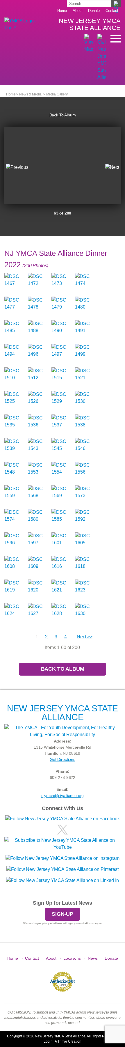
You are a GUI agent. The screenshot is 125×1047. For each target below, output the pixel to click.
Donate (94, 10)
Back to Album (62, 669)
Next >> (84, 636)
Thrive (62, 1041)
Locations (72, 958)
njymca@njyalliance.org (62, 795)
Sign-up (62, 914)
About (77, 10)
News (93, 958)
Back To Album (62, 115)
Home (62, 10)
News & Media (30, 94)
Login (48, 1041)
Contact (112, 10)
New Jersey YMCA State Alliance (90, 24)
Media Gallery (57, 94)
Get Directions (62, 759)
